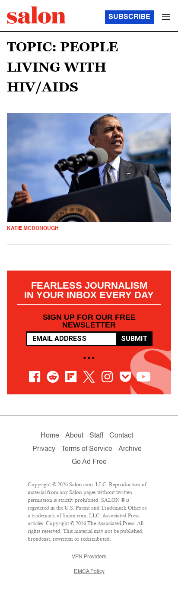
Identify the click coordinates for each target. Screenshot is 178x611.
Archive (130, 449)
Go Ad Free (89, 462)
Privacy (43, 449)
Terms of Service (86, 449)
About (74, 435)
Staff (96, 435)
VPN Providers (89, 557)
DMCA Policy (89, 571)
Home (50, 435)
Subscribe (129, 17)
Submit (134, 338)
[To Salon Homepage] (36, 15)
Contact (121, 435)
